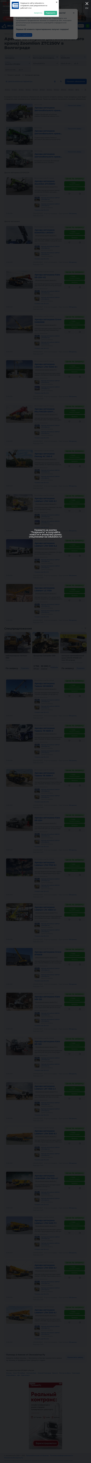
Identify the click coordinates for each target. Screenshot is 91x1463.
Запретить (38, 13)
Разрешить (50, 13)
